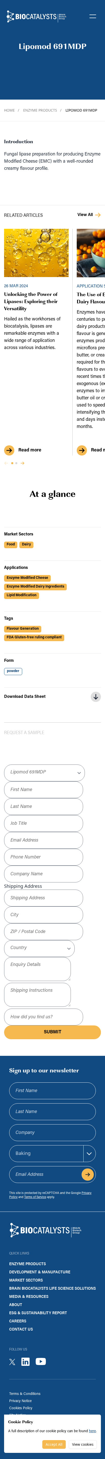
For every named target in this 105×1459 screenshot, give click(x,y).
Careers (17, 1321)
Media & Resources (28, 1296)
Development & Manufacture (39, 1272)
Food (11, 544)
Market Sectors (26, 1280)
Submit (52, 1032)
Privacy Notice (20, 1401)
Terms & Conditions (25, 1394)
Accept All (54, 1444)
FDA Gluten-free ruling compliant (34, 637)
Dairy (26, 544)
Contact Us (21, 1329)
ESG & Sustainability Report (38, 1313)
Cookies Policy (20, 1408)
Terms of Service (35, 1197)
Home (11, 110)
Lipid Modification (21, 595)
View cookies (83, 1444)
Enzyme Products (42, 110)
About (15, 1304)
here (92, 1431)
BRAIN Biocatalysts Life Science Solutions (52, 1288)
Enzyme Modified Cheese (27, 578)
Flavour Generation (23, 629)
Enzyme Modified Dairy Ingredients (35, 587)
